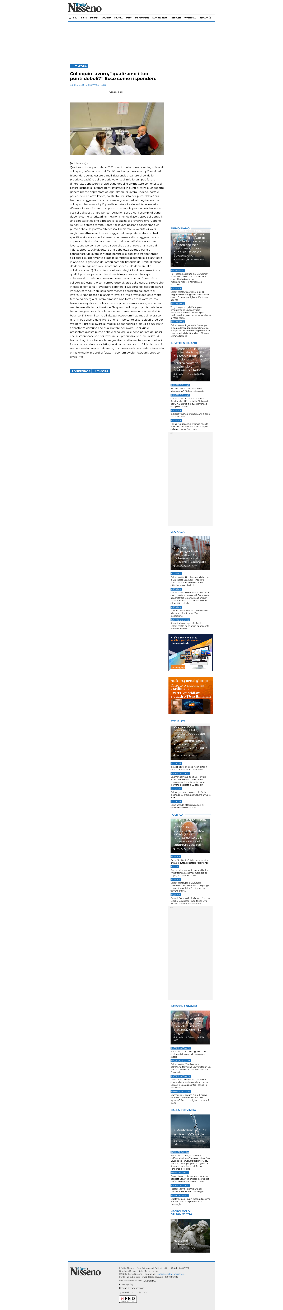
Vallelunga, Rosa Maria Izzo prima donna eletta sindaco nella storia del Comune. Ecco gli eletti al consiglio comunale (189, 1083)
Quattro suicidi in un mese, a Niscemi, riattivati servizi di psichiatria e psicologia (190, 1201)
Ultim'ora (79, 66)
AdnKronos (76, 85)
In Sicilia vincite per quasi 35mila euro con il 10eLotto (190, 415)
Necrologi (176, 18)
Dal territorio (142, 18)
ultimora (101, 371)
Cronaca (94, 18)
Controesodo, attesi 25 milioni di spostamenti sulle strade (187, 806)
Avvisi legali (190, 18)
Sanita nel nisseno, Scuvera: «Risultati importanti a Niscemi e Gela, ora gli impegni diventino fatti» (190, 873)
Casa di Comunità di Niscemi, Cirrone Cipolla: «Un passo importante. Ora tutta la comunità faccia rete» (190, 901)
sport (128, 18)
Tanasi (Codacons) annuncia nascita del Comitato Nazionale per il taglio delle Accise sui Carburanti (189, 426)
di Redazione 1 (179, 259)
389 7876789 (171, 1277)
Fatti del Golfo (159, 18)
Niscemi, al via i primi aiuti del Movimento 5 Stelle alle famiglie (187, 390)
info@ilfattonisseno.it (152, 1277)
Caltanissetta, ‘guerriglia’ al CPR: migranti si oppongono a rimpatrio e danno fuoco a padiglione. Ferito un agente (190, 295)
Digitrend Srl (149, 1280)
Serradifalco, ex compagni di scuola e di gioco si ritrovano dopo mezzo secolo (190, 1054)
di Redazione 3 (180, 1037)
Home (84, 18)
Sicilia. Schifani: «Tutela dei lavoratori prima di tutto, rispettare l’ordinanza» (190, 861)
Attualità (106, 18)
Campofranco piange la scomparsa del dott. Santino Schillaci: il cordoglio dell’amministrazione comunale (190, 1179)
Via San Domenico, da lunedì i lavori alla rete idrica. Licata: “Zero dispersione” (189, 613)
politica (118, 18)
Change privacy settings (131, 1288)
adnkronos (80, 371)
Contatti (204, 18)
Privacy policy (126, 1284)
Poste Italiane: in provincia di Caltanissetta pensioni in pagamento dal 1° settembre (190, 626)
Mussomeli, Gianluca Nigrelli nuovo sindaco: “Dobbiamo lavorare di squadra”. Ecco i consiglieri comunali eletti (190, 1099)
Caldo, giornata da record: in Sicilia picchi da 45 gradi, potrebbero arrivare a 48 (191, 795)
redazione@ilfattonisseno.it (171, 1274)
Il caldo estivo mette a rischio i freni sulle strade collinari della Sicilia (189, 768)
